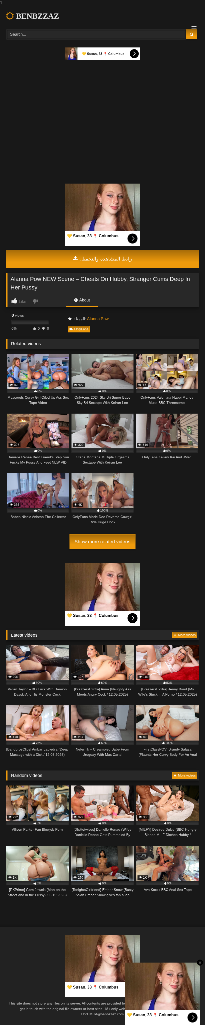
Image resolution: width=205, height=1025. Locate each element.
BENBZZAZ (36, 15)
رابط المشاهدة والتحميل (105, 258)
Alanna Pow (98, 319)
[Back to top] (189, 1011)
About (84, 300)
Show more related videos (102, 541)
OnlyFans (81, 329)
